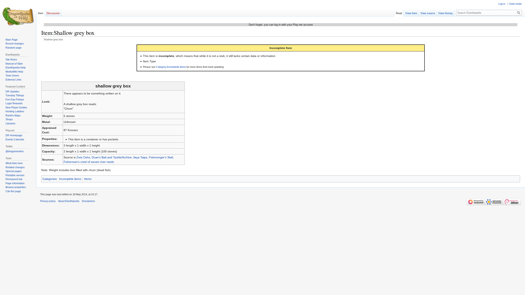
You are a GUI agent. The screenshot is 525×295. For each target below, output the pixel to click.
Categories (49, 178)
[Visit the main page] (18, 16)
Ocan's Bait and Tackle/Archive (112, 157)
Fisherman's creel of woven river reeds (89, 161)
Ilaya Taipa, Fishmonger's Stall (153, 157)
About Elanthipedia (68, 201)
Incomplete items (70, 178)
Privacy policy (48, 201)
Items (87, 178)
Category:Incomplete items (171, 67)
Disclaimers (88, 201)
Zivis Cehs (83, 157)
